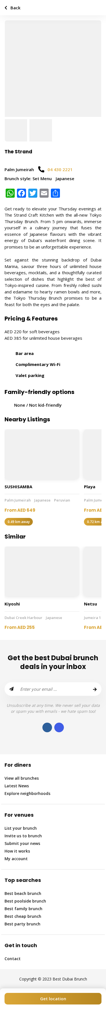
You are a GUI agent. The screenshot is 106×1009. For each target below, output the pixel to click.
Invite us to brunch (23, 835)
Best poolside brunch (25, 901)
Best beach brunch (23, 893)
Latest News (17, 785)
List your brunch (21, 828)
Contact (13, 958)
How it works (17, 851)
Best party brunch (22, 924)
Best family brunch (23, 908)
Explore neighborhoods (27, 793)
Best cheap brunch (23, 916)
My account (16, 858)
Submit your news (22, 843)
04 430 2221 (60, 169)
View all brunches (22, 778)
